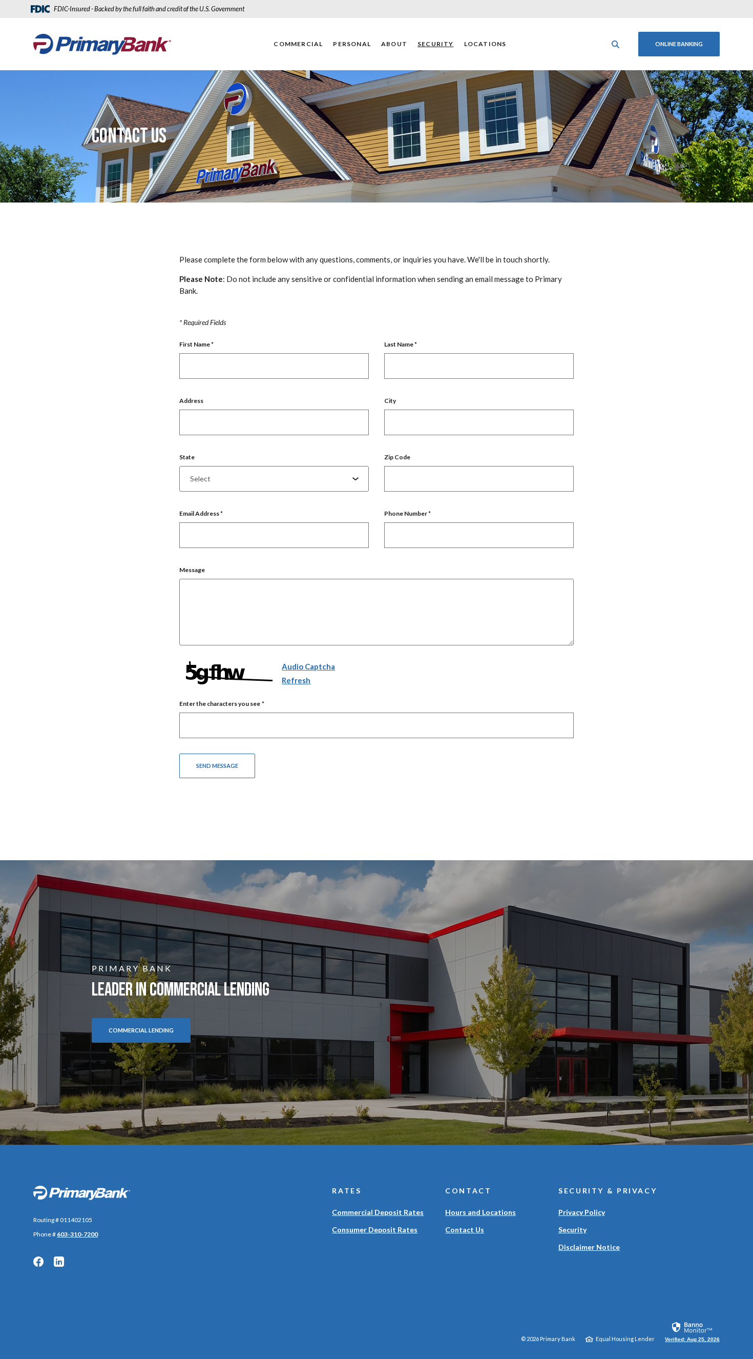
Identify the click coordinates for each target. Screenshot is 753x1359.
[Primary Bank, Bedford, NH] (102, 44)
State (187, 457)
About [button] (394, 44)
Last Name (400, 344)
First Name (196, 344)
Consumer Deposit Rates (374, 1229)
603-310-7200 (77, 1234)
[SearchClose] (616, 44)
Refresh (296, 680)
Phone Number (407, 513)
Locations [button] (485, 44)
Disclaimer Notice (589, 1247)
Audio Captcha (308, 666)
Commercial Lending (141, 1030)
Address (191, 400)
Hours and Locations (480, 1212)
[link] (692, 1331)
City (390, 400)
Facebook (38, 1261)
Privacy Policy (581, 1212)
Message (192, 570)
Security (435, 44)
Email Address (201, 513)
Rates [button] (346, 1190)
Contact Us (464, 1229)
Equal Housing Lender (625, 1338)
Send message (217, 765)
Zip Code (397, 457)
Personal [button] (352, 44)
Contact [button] (468, 1190)
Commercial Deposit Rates (378, 1212)
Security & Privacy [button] (607, 1190)
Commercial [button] (298, 44)
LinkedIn (59, 1261)
